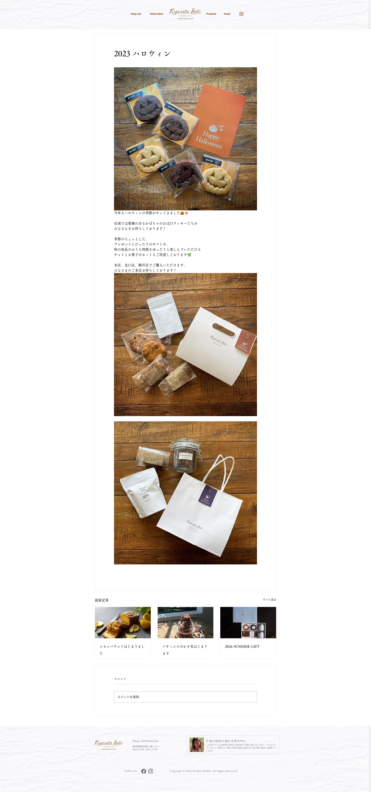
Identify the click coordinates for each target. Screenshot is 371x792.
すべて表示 (269, 599)
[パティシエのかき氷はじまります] (186, 622)
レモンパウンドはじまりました (122, 650)
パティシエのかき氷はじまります (185, 650)
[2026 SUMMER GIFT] (248, 622)
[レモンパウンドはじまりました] (123, 622)
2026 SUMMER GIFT (242, 646)
